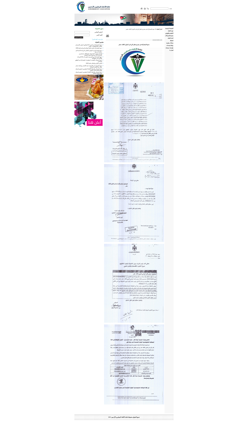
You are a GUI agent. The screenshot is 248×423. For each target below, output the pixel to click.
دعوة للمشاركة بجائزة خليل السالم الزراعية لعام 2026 (89, 48)
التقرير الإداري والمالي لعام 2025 (94, 63)
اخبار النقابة (159, 29)
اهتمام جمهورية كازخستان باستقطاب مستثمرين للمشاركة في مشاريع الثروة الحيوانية (90, 54)
